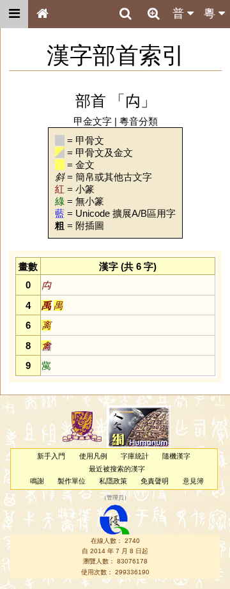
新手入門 (51, 456)
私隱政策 (113, 481)
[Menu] (14, 14)
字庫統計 (135, 456)
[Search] (125, 14)
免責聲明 (155, 481)
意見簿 (193, 481)
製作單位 (71, 481)
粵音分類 (138, 121)
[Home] (42, 14)
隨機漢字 (176, 456)
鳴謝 (37, 481)
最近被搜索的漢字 (117, 469)
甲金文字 (92, 121)
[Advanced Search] (153, 13)
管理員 (115, 498)
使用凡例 (93, 456)
